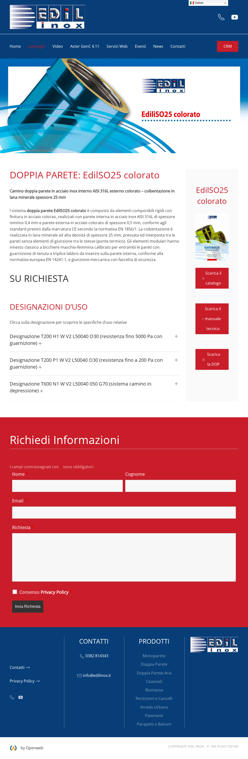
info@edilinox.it (97, 675)
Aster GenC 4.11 (84, 46)
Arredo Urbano (154, 707)
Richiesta (23, 527)
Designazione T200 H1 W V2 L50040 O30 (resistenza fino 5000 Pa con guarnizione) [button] (86, 339)
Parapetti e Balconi (154, 724)
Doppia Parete (154, 664)
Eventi (140, 46)
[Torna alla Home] (47, 17)
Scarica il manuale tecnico (213, 318)
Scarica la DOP (213, 359)
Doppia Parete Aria (154, 673)
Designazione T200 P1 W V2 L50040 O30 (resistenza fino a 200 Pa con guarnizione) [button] (86, 363)
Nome (20, 474)
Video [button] (58, 46)
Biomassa (154, 690)
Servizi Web (117, 46)
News (158, 46)
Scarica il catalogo (213, 278)
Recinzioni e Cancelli (154, 698)
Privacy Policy (22, 681)
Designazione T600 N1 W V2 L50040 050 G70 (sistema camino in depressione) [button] (80, 387)
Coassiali (154, 681)
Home (15, 46)
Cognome (135, 474)
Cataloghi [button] (36, 46)
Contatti (177, 46)
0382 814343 (96, 655)
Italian (198, 3)
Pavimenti (154, 715)
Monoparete (154, 655)
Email (19, 501)
